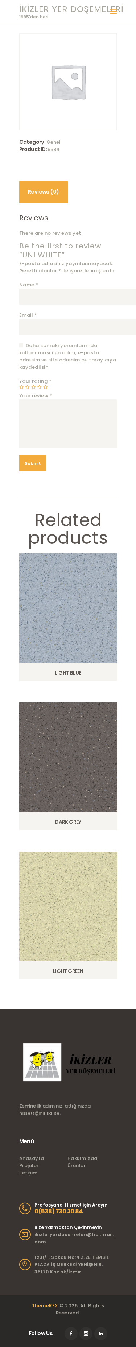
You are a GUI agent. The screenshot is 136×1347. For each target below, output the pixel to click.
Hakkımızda (82, 1158)
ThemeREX (45, 1305)
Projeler (29, 1165)
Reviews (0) (43, 191)
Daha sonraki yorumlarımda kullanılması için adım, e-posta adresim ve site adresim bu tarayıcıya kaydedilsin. (67, 356)
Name (28, 284)
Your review (36, 395)
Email (28, 315)
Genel (53, 142)
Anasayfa (31, 1158)
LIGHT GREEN (68, 971)
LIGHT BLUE (68, 673)
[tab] (43, 192)
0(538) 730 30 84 (58, 1211)
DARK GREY (68, 822)
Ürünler (76, 1165)
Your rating (35, 381)
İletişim (28, 1172)
